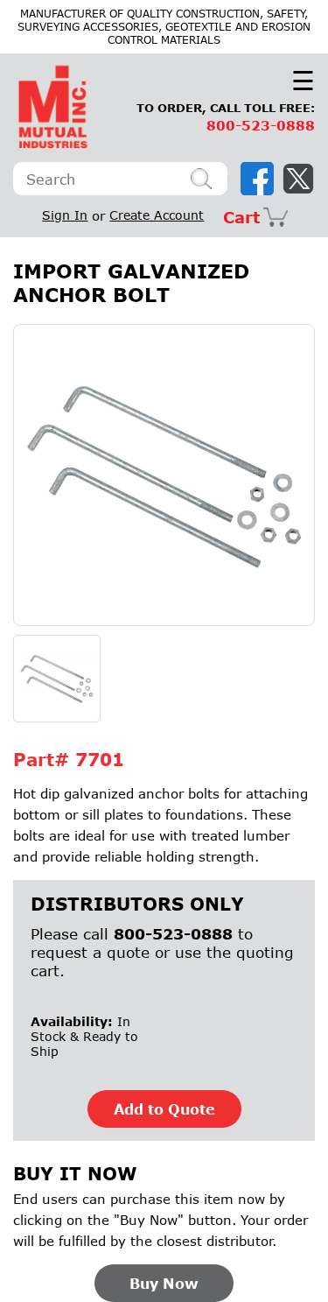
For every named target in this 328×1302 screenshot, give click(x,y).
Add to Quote (164, 1109)
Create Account (156, 215)
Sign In (64, 215)
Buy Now (164, 1283)
